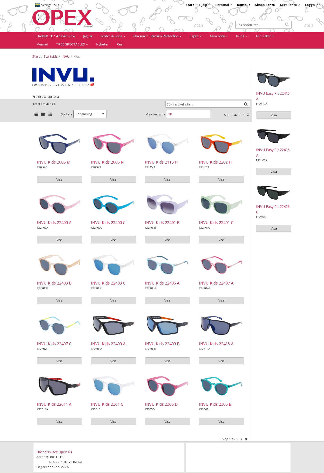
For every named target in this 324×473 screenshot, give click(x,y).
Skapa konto (265, 5)
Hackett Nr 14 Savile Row (55, 36)
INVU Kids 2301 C (107, 404)
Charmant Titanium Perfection (156, 36)
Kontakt (243, 5)
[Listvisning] (35, 114)
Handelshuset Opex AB (54, 452)
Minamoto (217, 36)
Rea (120, 44)
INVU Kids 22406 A (162, 283)
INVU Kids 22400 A (54, 222)
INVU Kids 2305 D (161, 404)
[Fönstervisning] (43, 114)
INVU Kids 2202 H (215, 162)
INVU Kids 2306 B (215, 404)
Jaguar (88, 36)
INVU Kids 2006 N (107, 162)
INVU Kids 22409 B (162, 343)
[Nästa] (243, 114)
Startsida (51, 56)
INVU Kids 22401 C (216, 222)
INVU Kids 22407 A (216, 283)
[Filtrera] (246, 104)
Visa (59, 179)
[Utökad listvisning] (50, 114)
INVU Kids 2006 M (53, 162)
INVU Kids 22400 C (108, 222)
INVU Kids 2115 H (161, 162)
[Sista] (248, 114)
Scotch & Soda (111, 36)
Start (190, 5)
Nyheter (102, 44)
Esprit (194, 36)
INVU (240, 36)
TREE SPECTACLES (70, 44)
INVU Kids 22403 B (54, 283)
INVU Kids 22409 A (108, 343)
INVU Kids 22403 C (108, 283)
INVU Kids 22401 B (162, 222)
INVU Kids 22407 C (54, 343)
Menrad (42, 44)
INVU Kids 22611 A (54, 404)
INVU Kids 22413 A (216, 343)
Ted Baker (263, 36)
